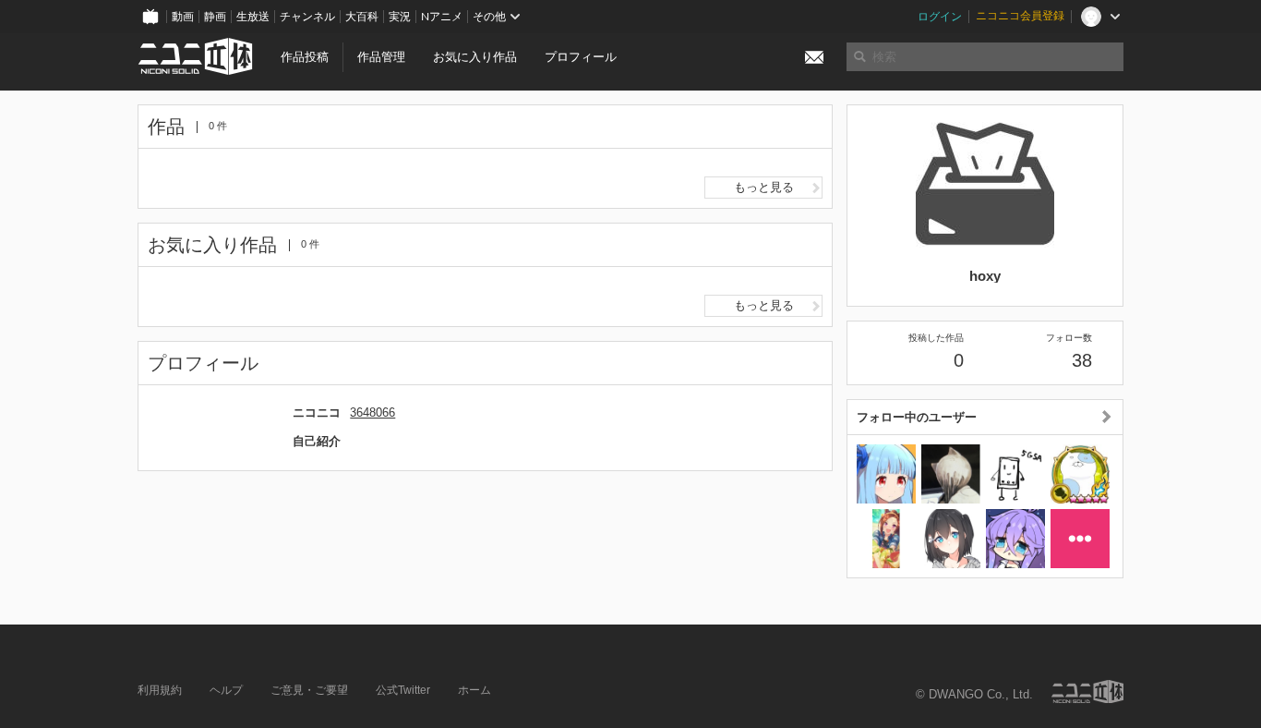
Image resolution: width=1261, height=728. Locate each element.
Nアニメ (441, 16)
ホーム (474, 690)
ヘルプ (226, 690)
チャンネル (307, 16)
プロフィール (581, 57)
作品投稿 (305, 57)
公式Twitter (403, 690)
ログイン (940, 16)
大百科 (361, 16)
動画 (183, 16)
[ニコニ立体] (1087, 691)
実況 (400, 16)
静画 (215, 16)
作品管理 (381, 57)
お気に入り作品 (475, 57)
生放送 (253, 16)
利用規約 (160, 690)
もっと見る (764, 187)
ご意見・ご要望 (309, 690)
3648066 (372, 412)
